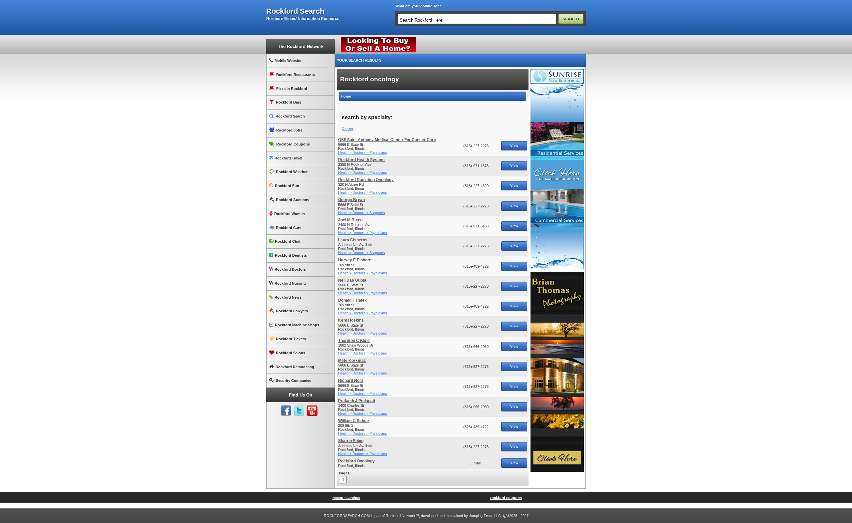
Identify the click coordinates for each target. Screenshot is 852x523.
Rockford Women (289, 214)
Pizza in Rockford (291, 89)
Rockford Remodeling (295, 367)
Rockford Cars (288, 228)
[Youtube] (312, 410)
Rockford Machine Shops (297, 325)
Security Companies (293, 381)
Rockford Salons (290, 353)
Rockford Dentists (291, 255)
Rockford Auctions (292, 200)
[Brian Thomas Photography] (557, 275)
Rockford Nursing (290, 283)
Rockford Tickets (291, 339)
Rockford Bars (288, 102)
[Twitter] (299, 410)
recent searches (346, 498)
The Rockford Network (300, 46)
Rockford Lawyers (292, 311)
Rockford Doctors (290, 269)
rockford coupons (506, 498)
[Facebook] (286, 410)
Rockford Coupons (293, 144)
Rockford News (288, 297)
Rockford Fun (287, 186)
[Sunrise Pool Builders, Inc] (557, 72)
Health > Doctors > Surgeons (361, 213)
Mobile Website (288, 61)
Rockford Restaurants (295, 75)
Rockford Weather (292, 172)
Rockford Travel (288, 158)
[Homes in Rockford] (378, 38)
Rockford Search (290, 116)
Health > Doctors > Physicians (362, 152)
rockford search (295, 11)
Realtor (347, 129)
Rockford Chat (288, 241)
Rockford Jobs (289, 130)
